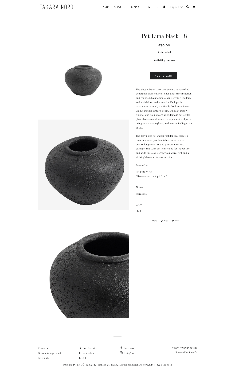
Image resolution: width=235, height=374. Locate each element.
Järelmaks (43, 357)
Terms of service (88, 348)
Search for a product (49, 353)
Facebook (128, 348)
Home (105, 7)
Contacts (43, 348)
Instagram (129, 353)
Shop (118, 7)
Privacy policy (86, 353)
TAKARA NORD (188, 348)
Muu (152, 7)
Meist (135, 7)
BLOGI (82, 357)
